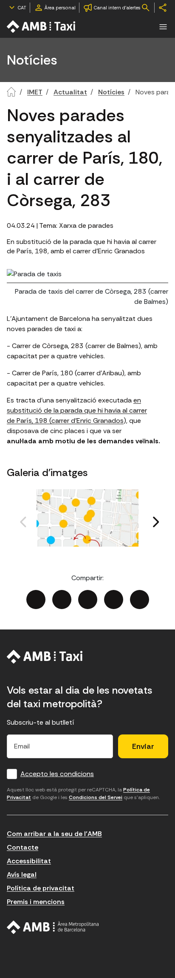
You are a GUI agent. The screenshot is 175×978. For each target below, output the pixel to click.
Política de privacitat (40, 888)
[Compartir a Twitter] (61, 599)
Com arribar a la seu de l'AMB (54, 833)
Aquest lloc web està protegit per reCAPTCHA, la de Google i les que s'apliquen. (83, 793)
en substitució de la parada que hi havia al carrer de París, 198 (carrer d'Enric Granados (77, 410)
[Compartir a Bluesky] (113, 599)
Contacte (22, 847)
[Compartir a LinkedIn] (87, 599)
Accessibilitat (29, 860)
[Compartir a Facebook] (35, 599)
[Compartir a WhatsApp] (139, 599)
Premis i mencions (36, 901)
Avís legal (22, 874)
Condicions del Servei (95, 797)
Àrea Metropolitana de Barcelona (53, 927)
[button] (163, 27)
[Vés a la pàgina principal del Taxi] (45, 656)
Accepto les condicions (57, 773)
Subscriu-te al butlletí (40, 722)
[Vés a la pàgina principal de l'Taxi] (41, 26)
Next (137, 531)
